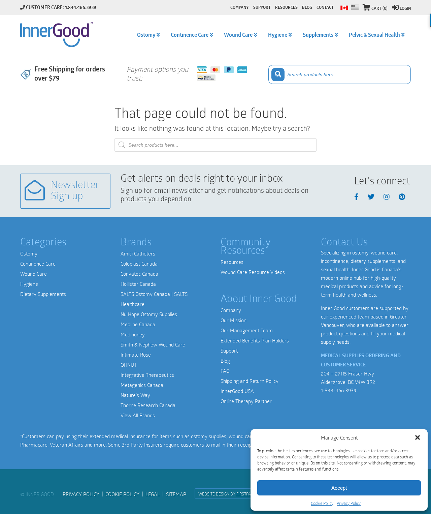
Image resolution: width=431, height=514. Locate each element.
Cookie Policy (322, 503)
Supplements (318, 35)
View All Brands (138, 415)
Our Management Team (247, 330)
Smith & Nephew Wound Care (153, 344)
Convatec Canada (139, 273)
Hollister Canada (138, 283)
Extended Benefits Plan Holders (255, 340)
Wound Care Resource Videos (253, 272)
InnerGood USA (237, 391)
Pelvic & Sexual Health (374, 35)
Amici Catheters (138, 253)
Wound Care (33, 273)
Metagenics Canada (142, 385)
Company (231, 310)
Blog (225, 360)
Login (405, 9)
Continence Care (38, 263)
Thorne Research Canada (148, 405)
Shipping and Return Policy (249, 380)
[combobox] (339, 74)
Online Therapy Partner (246, 401)
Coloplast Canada (139, 263)
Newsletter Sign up (75, 191)
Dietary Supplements (43, 294)
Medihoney (133, 334)
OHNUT (129, 364)
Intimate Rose (136, 354)
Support (229, 350)
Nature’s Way (135, 395)
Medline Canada (138, 324)
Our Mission (233, 320)
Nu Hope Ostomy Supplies (149, 314)
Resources (232, 262)
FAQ (225, 370)
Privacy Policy (349, 503)
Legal (152, 494)
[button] (417, 437)
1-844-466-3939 (338, 390)
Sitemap (176, 494)
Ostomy (28, 253)
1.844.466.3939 (80, 7)
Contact (325, 8)
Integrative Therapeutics (147, 374)
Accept (339, 488)
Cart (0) (379, 9)
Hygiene (29, 283)
